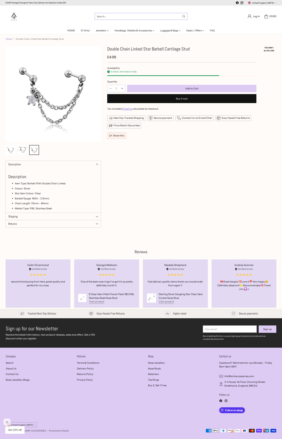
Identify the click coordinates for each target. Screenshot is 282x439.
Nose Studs (154, 368)
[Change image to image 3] (34, 150)
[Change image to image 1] (11, 150)
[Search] (183, 16)
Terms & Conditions (88, 362)
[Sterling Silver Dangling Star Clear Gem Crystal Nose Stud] (151, 298)
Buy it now (182, 98)
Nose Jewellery (156, 362)
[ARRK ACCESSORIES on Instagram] (241, 3)
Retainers (153, 374)
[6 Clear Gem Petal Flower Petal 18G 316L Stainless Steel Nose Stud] (82, 298)
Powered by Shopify (59, 430)
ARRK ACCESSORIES (35, 430)
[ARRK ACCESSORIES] (14, 16)
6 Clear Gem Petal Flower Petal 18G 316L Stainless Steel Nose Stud (111, 296)
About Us (11, 368)
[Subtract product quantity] (110, 88)
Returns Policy (85, 374)
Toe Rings (153, 379)
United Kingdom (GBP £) (263, 3)
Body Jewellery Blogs (18, 379)
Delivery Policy (85, 368)
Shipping (127, 108)
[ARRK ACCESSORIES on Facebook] (237, 3)
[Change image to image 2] (22, 150)
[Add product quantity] (122, 88)
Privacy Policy (85, 379)
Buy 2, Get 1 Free (157, 385)
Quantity (112, 81)
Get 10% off (15, 430)
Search (10, 362)
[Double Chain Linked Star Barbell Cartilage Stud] (53, 94)
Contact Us (12, 374)
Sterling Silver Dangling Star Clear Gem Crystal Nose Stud (181, 296)
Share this (118, 135)
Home (9, 39)
